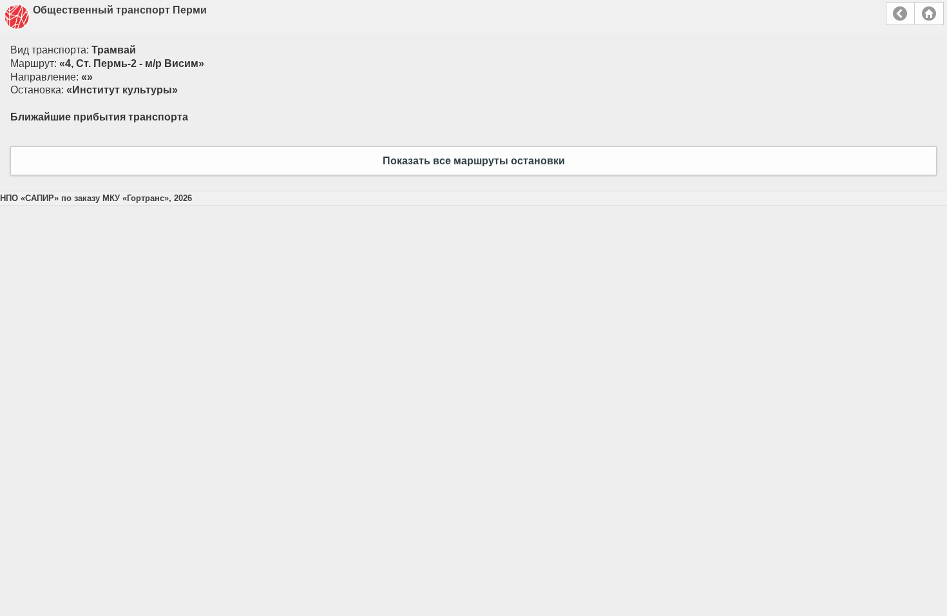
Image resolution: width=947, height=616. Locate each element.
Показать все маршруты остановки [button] (474, 160)
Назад (900, 13)
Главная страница (929, 13)
